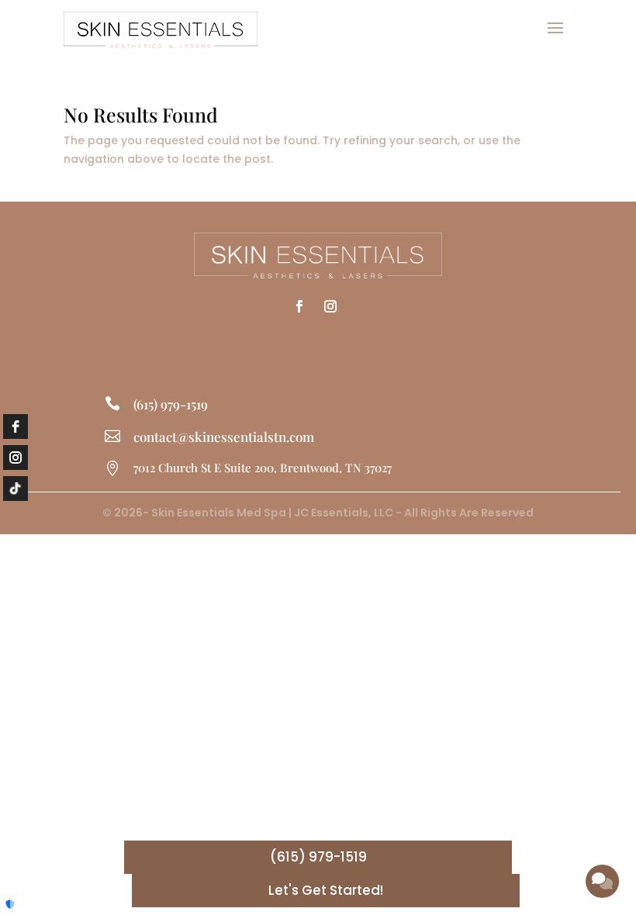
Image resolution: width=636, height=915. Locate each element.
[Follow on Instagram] (330, 306)
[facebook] (15, 426)
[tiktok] (15, 488)
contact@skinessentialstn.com (223, 436)
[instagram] (15, 457)
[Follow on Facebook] (299, 306)
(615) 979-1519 (170, 404)
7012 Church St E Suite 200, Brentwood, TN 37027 (262, 467)
